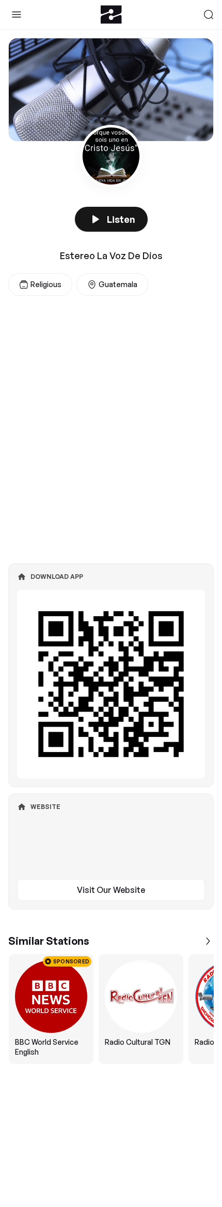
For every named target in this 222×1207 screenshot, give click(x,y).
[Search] (208, 14)
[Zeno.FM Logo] (111, 14)
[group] (111, 1009)
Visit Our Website (111, 890)
